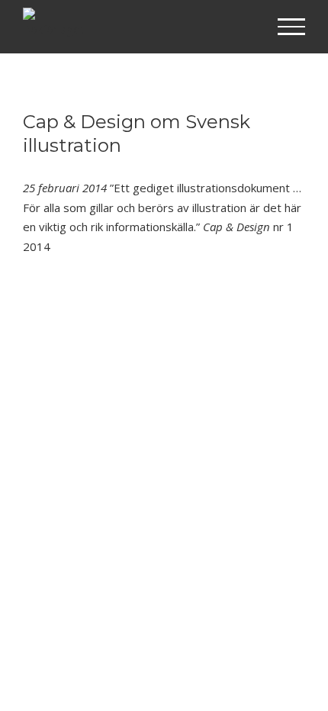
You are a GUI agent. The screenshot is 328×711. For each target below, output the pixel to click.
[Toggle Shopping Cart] (242, 27)
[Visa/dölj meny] (292, 26)
